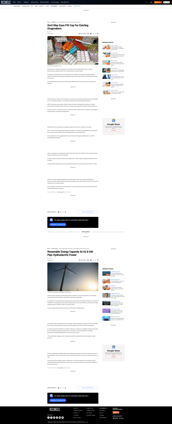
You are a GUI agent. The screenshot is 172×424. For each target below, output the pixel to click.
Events (19, 2)
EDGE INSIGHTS (103, 417)
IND (164, 2)
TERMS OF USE (90, 408)
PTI (50, 32)
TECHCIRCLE (102, 410)
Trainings (26, 2)
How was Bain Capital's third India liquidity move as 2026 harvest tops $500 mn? (117, 312)
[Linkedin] (97, 33)
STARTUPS (70, 6)
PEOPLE (47, 6)
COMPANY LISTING (91, 410)
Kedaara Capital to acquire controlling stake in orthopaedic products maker (117, 48)
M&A (32, 6)
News (14, 2)
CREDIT (36, 6)
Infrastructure (55, 248)
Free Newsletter (65, 2)
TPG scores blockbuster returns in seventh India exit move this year (117, 78)
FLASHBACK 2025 (62, 6)
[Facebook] (93, 33)
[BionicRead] (88, 34)
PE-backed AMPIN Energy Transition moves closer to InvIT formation (117, 275)
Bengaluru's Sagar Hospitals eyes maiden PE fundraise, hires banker (117, 64)
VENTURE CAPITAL (25, 6)
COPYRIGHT (76, 415)
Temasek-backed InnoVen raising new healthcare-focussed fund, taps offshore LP (118, 56)
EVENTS (101, 412)
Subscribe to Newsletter (58, 224)
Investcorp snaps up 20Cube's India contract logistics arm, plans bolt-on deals (118, 296)
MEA (168, 2)
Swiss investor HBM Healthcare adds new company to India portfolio (117, 85)
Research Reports (44, 2)
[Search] (146, 2)
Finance (113, 285)
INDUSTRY (41, 6)
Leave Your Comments (87, 212)
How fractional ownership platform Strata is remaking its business (117, 289)
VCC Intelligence (55, 2)
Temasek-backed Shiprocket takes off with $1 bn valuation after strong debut (117, 304)
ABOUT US (76, 408)
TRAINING (102, 415)
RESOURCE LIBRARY (91, 415)
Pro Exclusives (34, 2)
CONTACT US (76, 412)
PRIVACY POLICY (77, 417)
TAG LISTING (89, 412)
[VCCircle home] (6, 2)
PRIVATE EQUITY (17, 6)
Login (151, 2)
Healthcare (54, 22)
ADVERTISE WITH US (78, 410)
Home (48, 22)
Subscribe (158, 2)
